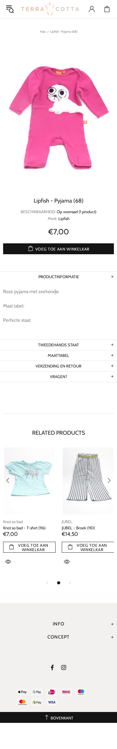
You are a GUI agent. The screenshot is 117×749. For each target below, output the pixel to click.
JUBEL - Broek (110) (78, 527)
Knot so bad (13, 521)
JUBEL (67, 521)
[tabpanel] (29, 513)
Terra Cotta (50, 9)
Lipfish (64, 218)
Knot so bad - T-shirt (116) (24, 527)
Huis (43, 32)
